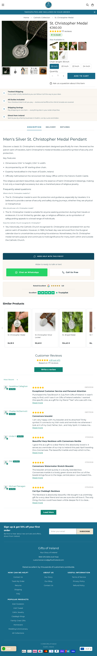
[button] (92, 5)
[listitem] (18, 328)
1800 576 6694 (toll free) (49, 557)
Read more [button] (37, 403)
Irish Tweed (18, 608)
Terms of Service (79, 577)
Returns (65, 127)
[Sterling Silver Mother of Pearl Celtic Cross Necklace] (63, 55)
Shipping (18, 589)
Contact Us (18, 577)
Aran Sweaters (18, 604)
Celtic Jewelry (18, 612)
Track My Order (18, 581)
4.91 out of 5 (54, 360)
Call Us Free (72, 272)
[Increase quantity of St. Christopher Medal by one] (63, 76)
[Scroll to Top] (92, 643)
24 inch (86, 66)
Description (34, 127)
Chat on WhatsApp (29, 272)
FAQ (18, 594)
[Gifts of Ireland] (48, 5)
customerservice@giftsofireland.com (48, 560)
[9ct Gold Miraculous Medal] (54, 46)
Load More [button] (48, 512)
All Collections (18, 633)
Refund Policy (79, 585)
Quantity (54, 71)
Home (26, 17)
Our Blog (48, 581)
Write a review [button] (48, 369)
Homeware (18, 625)
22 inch (75, 66)
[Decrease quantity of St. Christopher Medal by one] (52, 76)
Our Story (48, 577)
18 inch (54, 66)
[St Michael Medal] (82, 46)
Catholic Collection (42, 17)
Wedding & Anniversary (18, 629)
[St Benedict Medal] (63, 46)
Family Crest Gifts (18, 621)
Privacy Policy (79, 581)
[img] (38, 387)
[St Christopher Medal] (73, 46)
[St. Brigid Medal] (54, 55)
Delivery (51, 127)
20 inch (64, 66)
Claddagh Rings (18, 616)
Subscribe (85, 531)
